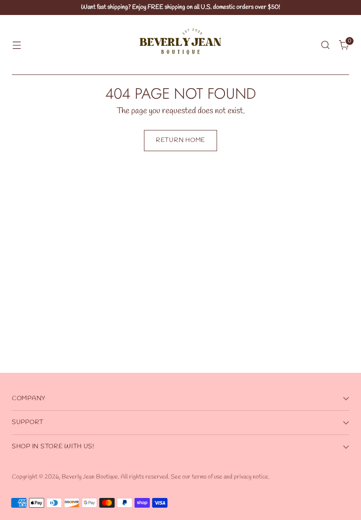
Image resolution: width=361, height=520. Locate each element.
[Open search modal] (326, 45)
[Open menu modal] (16, 45)
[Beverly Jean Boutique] (180, 45)
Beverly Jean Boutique (90, 477)
